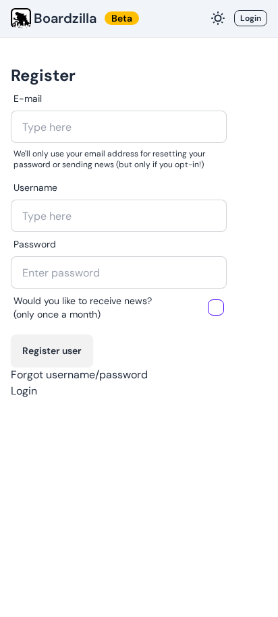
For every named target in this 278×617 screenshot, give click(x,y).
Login (250, 18)
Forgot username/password (79, 375)
